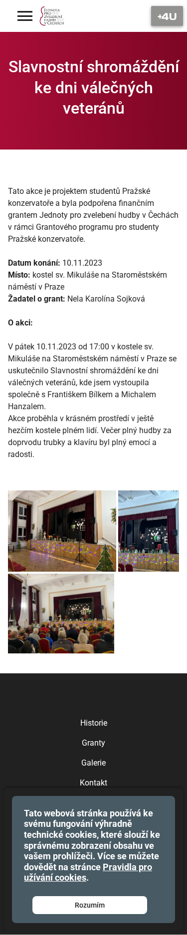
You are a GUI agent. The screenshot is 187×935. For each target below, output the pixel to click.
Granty (93, 743)
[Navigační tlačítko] (167, 16)
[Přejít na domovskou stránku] (52, 16)
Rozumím (90, 905)
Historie (93, 723)
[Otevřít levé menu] (25, 15)
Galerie (93, 763)
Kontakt (93, 782)
